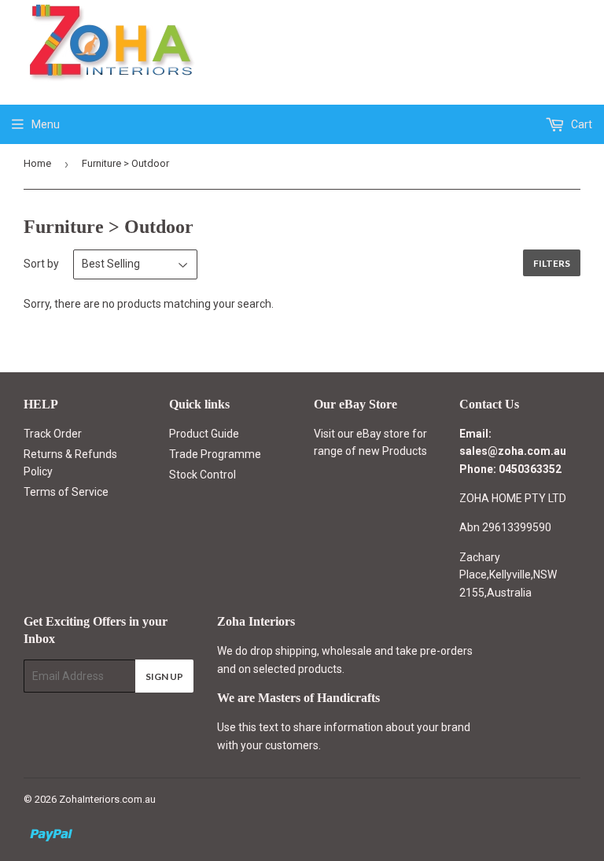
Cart (580, 124)
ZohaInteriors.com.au (107, 799)
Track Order (53, 433)
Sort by (41, 263)
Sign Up (164, 676)
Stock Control (202, 474)
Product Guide (204, 433)
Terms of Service (66, 492)
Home (37, 163)
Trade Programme (215, 454)
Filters (551, 263)
